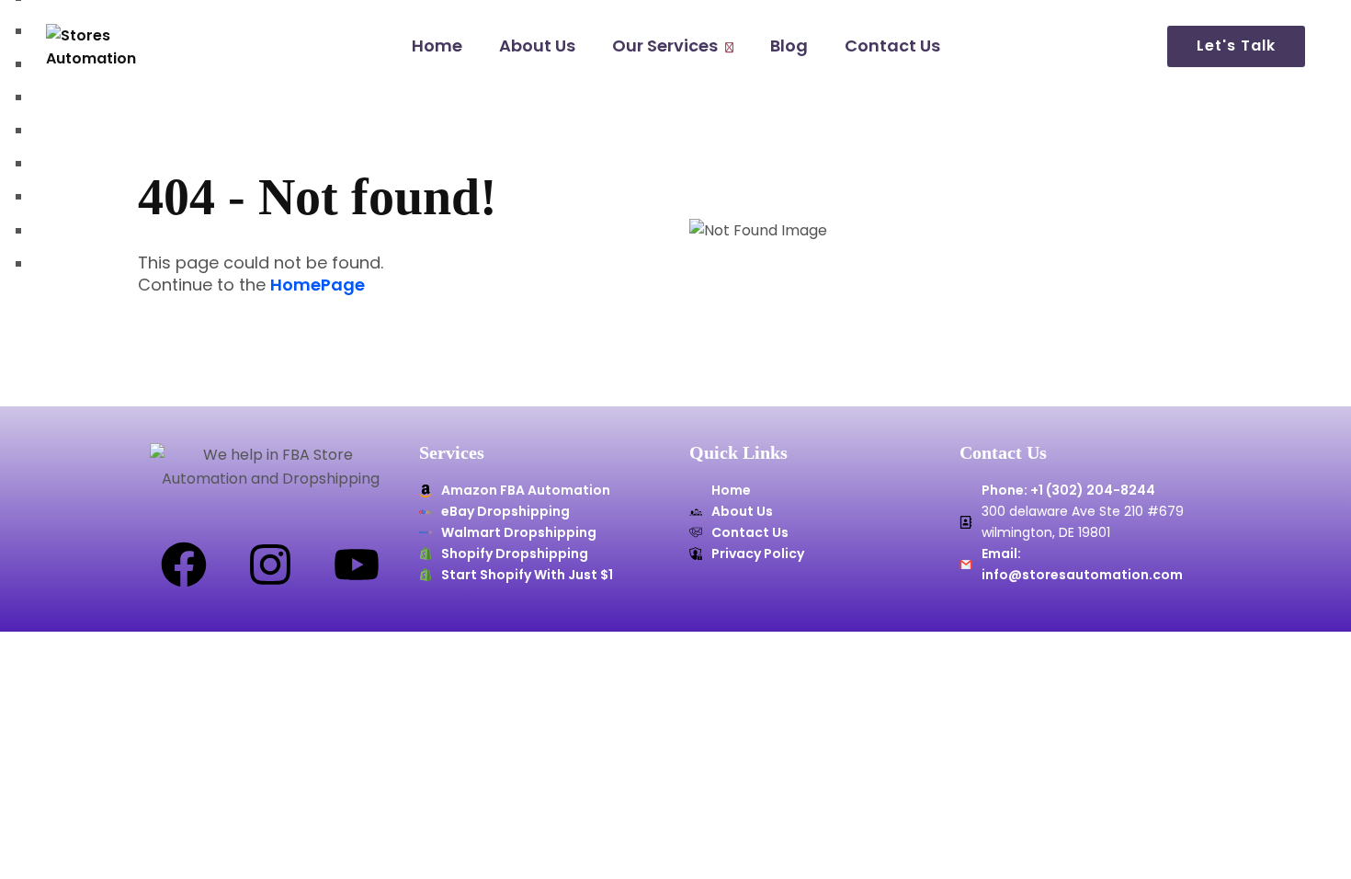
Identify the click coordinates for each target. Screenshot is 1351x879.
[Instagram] (270, 565)
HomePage (317, 285)
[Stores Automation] (111, 47)
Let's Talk (1236, 45)
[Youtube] (357, 565)
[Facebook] (184, 565)
